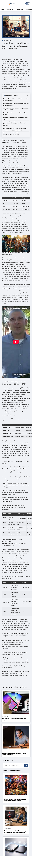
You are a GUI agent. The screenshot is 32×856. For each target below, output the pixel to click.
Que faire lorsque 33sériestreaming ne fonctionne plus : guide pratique (15, 831)
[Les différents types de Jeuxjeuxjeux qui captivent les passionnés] (16, 785)
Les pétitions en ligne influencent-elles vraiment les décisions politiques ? (14, 129)
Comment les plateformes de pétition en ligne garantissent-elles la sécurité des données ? (15, 123)
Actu (5, 797)
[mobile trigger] (3, 3)
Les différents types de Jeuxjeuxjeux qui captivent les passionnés (15, 799)
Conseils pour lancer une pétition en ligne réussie (15, 113)
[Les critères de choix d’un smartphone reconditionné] (16, 702)
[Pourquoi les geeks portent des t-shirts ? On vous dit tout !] (16, 737)
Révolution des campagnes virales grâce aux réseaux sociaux (16, 104)
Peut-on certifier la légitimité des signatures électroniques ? (13, 133)
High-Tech (5, 716)
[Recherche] (23, 3)
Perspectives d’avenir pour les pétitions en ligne (15, 118)
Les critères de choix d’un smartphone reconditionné (14, 719)
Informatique (7, 828)
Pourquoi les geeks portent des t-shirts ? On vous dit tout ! (14, 753)
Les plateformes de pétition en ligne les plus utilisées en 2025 (16, 109)
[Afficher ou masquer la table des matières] (23, 95)
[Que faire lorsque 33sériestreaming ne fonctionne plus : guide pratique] (16, 816)
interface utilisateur (24, 169)
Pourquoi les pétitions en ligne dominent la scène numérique (15, 99)
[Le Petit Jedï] (11, 3)
